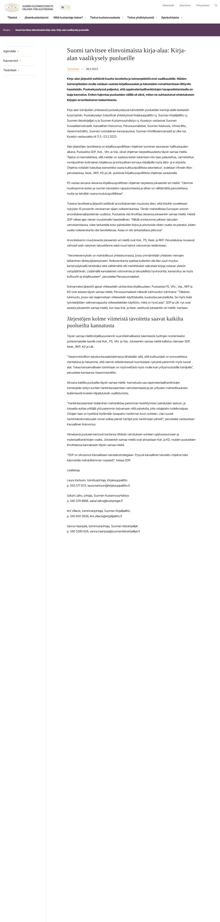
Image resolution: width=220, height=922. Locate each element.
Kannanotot (10, 61)
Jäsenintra (185, 5)
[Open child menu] (19, 17)
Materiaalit (168, 5)
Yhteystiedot (203, 5)
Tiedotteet (73, 69)
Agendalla (9, 51)
